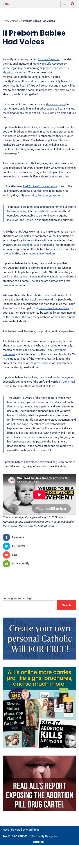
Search (66, 605)
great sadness (42, 363)
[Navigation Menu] (64, 4)
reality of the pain (21, 317)
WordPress (33, 829)
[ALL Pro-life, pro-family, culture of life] (6, 4)
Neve (6, 829)
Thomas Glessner (49, 59)
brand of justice (31, 244)
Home (6, 21)
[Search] (72, 4)
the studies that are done (54, 308)
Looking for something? (17, 598)
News (15, 21)
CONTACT (39, 842)
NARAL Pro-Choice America (40, 186)
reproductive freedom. (41, 253)
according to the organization (43, 195)
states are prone (56, 104)
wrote (6, 68)
